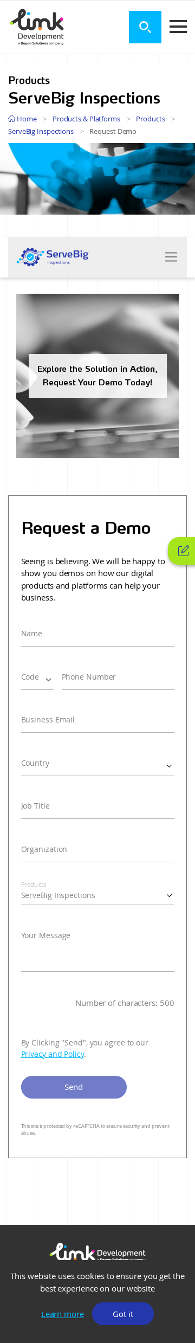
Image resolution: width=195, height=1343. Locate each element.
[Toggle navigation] (171, 256)
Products (150, 119)
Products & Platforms (86, 119)
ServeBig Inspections (41, 131)
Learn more (62, 1313)
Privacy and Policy (52, 1054)
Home (26, 119)
